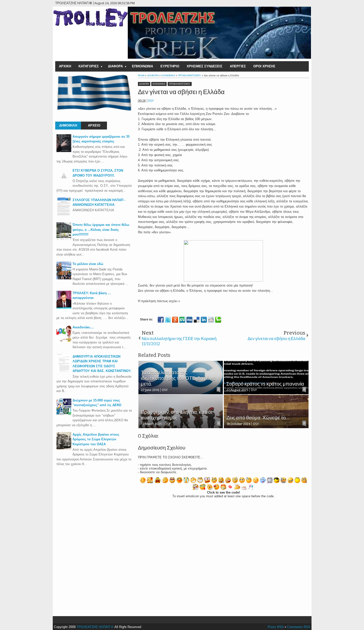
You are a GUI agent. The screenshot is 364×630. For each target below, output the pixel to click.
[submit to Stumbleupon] (182, 320)
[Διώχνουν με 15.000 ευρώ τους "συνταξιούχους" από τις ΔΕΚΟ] (63, 415)
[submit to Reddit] (211, 320)
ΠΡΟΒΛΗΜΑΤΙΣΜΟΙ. (179, 84)
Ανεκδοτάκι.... (83, 327)
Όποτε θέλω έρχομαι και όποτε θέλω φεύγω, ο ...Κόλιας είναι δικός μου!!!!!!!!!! (101, 229)
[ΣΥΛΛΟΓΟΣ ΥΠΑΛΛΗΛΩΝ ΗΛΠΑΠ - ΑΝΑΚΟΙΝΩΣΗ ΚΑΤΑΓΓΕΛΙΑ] (63, 214)
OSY (151, 101)
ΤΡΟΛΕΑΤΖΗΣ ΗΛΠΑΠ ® (95, 627)
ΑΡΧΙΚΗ (65, 66)
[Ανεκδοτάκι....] (63, 341)
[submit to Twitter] (168, 320)
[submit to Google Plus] (175, 320)
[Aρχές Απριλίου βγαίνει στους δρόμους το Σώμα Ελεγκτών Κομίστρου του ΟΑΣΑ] (63, 449)
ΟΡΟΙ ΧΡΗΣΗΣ (264, 66)
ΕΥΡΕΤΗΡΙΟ (169, 66)
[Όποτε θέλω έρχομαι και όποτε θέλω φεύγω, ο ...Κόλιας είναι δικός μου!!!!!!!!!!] (63, 239)
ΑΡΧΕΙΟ (94, 125)
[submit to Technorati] (218, 320)
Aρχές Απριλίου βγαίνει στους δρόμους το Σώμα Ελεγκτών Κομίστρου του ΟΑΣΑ (96, 439)
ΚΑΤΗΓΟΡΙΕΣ (88, 66)
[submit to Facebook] (161, 320)
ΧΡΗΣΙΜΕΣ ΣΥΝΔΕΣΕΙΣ (204, 66)
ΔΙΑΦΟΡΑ (115, 66)
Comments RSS (298, 627)
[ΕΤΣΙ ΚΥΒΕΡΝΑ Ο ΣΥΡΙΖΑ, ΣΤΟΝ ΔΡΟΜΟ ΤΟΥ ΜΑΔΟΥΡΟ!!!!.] (63, 182)
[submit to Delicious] (197, 320)
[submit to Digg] (189, 320)
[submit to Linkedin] (204, 320)
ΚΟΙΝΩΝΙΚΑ (159, 84)
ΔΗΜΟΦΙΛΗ (68, 125)
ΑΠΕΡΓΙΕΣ (238, 66)
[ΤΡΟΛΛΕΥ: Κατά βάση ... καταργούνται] (63, 307)
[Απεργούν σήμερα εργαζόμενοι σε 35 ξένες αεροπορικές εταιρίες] (63, 151)
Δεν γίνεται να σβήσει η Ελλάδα (181, 92)
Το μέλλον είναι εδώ (88, 264)
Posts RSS (276, 627)
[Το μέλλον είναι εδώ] (63, 278)
